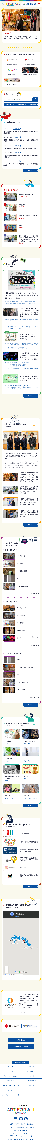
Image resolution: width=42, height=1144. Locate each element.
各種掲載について (31, 1081)
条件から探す (21, 104)
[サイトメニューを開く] (39, 4)
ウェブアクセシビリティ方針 (10, 1095)
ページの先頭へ (20, 1063)
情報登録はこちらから (21, 1046)
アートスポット (31, 1071)
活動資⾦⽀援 (10, 1081)
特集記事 (31, 1076)
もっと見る (30, 170)
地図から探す (9, 104)
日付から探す (33, 104)
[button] (8, 47)
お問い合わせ (21, 1040)
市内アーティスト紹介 (10, 1076)
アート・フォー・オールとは (10, 1085)
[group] (21, 26)
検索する (31, 1085)
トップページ (10, 1066)
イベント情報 (10, 1071)
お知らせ (31, 1066)
